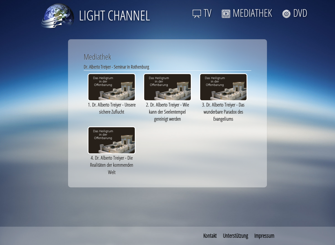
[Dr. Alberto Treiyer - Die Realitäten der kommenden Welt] (112, 139)
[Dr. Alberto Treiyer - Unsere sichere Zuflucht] (112, 86)
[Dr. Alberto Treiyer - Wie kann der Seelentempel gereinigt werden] (167, 86)
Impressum (264, 235)
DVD (300, 12)
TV (207, 12)
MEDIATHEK (252, 12)
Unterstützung (235, 235)
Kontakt (210, 235)
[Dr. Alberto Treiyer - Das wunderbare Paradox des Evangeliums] (223, 86)
